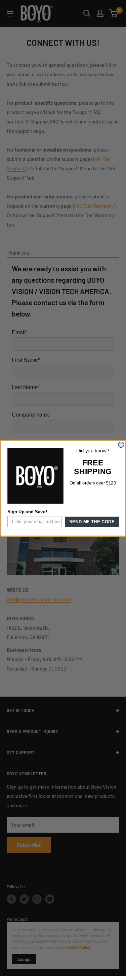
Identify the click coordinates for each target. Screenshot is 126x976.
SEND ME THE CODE (91, 521)
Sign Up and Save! (27, 511)
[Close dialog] (121, 444)
